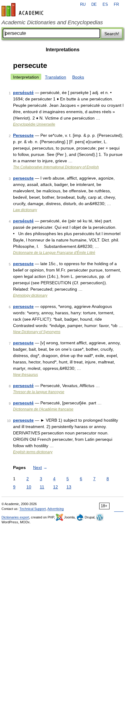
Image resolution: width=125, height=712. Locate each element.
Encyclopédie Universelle (34, 124)
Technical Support (32, 509)
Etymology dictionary (30, 295)
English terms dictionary (32, 452)
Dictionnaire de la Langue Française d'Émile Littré (54, 253)
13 (68, 486)
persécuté (23, 92)
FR (116, 4)
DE (94, 4)
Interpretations (62, 49)
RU (83, 4)
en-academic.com (23, 9)
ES (105, 4)
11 (42, 486)
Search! (111, 33)
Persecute (23, 135)
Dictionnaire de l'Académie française (43, 409)
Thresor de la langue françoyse (38, 392)
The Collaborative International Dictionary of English (56, 167)
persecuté (23, 385)
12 (55, 486)
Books (78, 77)
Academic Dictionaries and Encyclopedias (52, 22)
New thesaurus (25, 375)
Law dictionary (25, 210)
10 (28, 486)
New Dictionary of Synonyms (36, 332)
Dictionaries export (15, 517)
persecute (23, 178)
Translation (55, 77)
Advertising (55, 509)
